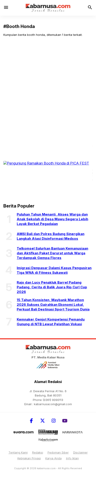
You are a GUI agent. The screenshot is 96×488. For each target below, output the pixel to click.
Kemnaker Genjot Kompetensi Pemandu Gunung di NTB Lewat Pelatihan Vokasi (51, 321)
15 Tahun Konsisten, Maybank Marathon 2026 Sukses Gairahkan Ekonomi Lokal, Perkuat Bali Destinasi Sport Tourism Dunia (53, 304)
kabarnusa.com (46, 468)
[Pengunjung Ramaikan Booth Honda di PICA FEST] (46, 163)
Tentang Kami (18, 452)
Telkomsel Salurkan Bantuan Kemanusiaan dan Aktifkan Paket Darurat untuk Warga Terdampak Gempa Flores (52, 253)
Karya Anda (53, 458)
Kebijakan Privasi (29, 458)
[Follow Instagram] (53, 421)
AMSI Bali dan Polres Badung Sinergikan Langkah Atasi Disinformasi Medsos (50, 236)
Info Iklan (72, 458)
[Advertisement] (48, 90)
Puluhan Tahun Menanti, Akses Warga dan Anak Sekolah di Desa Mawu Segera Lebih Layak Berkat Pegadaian (52, 219)
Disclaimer (80, 452)
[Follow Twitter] (42, 421)
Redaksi (37, 452)
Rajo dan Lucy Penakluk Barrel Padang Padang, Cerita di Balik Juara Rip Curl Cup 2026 (52, 287)
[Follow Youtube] (64, 421)
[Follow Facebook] (31, 421)
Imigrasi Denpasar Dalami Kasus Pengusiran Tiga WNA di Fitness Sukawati (54, 270)
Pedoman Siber (58, 452)
